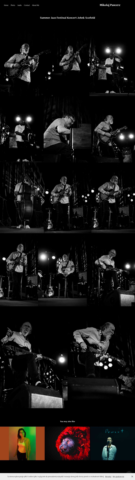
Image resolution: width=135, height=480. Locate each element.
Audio (19, 5)
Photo (13, 5)
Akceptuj (108, 476)
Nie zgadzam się (118, 476)
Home (6, 5)
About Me (35, 5)
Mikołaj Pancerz (110, 5)
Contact (27, 5)
